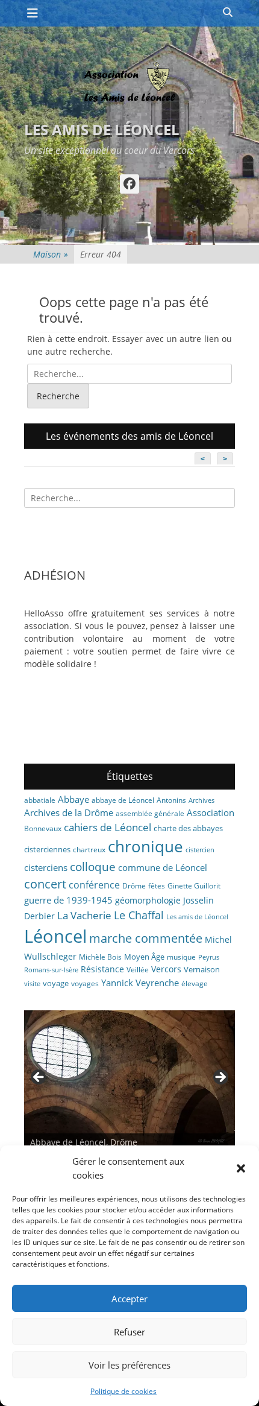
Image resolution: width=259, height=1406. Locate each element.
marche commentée (145, 938)
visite (32, 984)
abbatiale (39, 800)
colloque (93, 866)
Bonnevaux (42, 828)
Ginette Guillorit (193, 885)
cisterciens (45, 867)
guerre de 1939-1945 (68, 900)
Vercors (166, 969)
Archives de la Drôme (68, 812)
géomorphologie (148, 900)
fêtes (156, 886)
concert (45, 884)
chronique (145, 846)
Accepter (129, 1299)
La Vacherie (84, 915)
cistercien (200, 850)
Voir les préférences (129, 1365)
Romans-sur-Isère (51, 970)
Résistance (102, 969)
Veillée (137, 969)
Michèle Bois (100, 957)
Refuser (129, 1332)
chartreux (89, 849)
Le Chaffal (139, 915)
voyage (56, 983)
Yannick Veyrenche (140, 983)
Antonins (171, 800)
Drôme (134, 885)
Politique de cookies (123, 1391)
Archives (201, 800)
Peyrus (208, 957)
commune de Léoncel (162, 867)
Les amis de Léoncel (101, 129)
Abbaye (73, 799)
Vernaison (202, 969)
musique (181, 957)
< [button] (39, 1078)
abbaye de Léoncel (123, 800)
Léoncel (55, 936)
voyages (85, 983)
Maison (50, 254)
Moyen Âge (144, 956)
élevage (194, 983)
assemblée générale (150, 813)
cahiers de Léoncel (107, 827)
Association (210, 812)
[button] (241, 1168)
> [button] (220, 1078)
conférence (94, 884)
